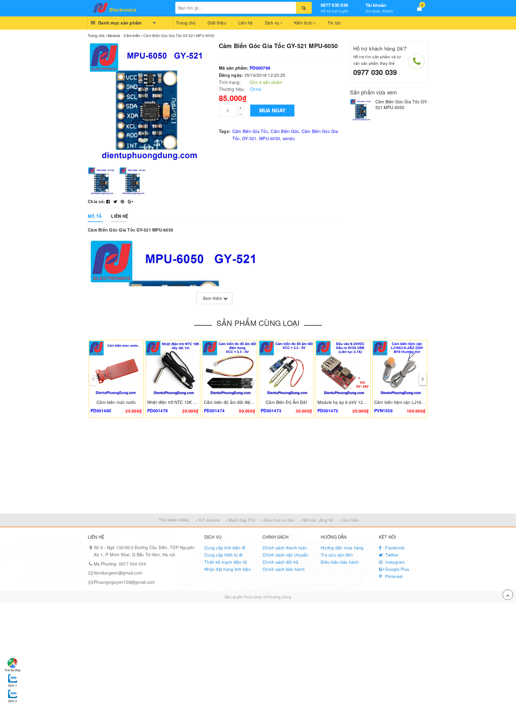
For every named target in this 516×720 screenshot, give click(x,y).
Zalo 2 (12, 701)
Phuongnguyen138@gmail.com (124, 582)
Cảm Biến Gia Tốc (250, 131)
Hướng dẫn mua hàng (342, 548)
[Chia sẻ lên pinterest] (123, 201)
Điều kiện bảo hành (340, 562)
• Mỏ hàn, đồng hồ (316, 520)
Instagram (394, 562)
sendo (289, 138)
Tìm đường (12, 670)
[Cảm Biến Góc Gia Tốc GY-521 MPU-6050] (361, 110)
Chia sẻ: (96, 201)
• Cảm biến (349, 520)
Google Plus (396, 569)
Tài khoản (376, 5)
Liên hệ (245, 23)
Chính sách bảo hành (283, 569)
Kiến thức (304, 23)
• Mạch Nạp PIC (240, 520)
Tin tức (334, 23)
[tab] (95, 216)
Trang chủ (186, 23)
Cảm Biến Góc (285, 131)
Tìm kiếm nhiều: (174, 520)
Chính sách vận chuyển (285, 555)
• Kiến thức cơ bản (277, 520)
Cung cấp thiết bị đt (223, 555)
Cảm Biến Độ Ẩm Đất (286, 402)
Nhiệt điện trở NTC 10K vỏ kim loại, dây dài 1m (192, 402)
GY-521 (249, 138)
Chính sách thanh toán (284, 548)
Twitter (391, 555)
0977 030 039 (334, 5)
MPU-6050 (269, 138)
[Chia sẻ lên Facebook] (108, 201)
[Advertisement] (258, 469)
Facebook (394, 548)
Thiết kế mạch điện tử (225, 562)
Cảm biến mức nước (116, 402)
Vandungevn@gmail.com (118, 573)
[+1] (130, 201)
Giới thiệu (217, 23)
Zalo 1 (12, 685)
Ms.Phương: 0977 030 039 (120, 564)
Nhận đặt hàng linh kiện (227, 569)
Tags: (225, 131)
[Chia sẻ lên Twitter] (116, 201)
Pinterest (393, 576)
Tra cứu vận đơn (337, 555)
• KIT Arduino (208, 520)
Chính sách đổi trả (280, 562)
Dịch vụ (273, 23)
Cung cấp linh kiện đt (224, 548)
